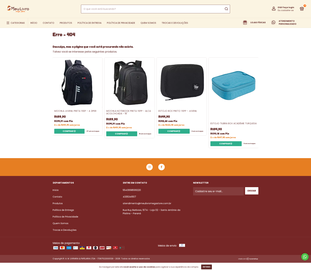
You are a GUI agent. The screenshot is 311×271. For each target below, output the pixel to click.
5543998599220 (132, 190)
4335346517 (129, 196)
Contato (48, 22)
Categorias (18, 22)
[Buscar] (226, 9)
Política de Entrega (89, 22)
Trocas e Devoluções (175, 22)
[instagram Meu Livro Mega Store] (149, 167)
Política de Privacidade (121, 22)
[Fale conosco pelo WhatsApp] (305, 256)
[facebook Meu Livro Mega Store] (161, 167)
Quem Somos (148, 22)
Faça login (288, 7)
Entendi (206, 267)
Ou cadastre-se (286, 10)
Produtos (66, 22)
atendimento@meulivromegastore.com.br (147, 203)
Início (33, 22)
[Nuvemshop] (248, 259)
